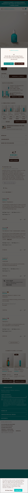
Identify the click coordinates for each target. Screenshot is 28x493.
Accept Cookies (18, 490)
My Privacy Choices (9, 490)
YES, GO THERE (9, 63)
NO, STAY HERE (19, 63)
